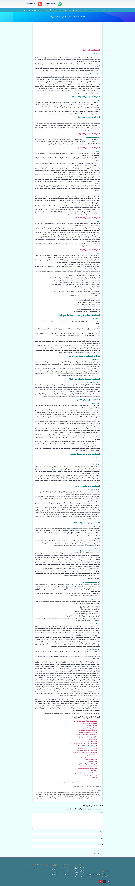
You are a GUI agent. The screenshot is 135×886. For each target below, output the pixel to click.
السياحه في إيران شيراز (89, 133)
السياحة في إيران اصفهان (87, 217)
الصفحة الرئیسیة (106, 10)
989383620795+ (50, 3)
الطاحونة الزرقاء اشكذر (91, 726)
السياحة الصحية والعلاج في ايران (90, 792)
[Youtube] (29, 10)
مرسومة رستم (93, 739)
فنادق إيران (68, 10)
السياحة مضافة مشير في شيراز (88, 766)
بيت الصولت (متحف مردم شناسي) (87, 768)
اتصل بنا (43, 10)
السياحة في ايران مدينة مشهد (73, 794)
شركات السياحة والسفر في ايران (48, 798)
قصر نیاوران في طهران (90, 759)
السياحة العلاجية (89, 10)
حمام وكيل (94, 771)
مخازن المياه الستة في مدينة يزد (88, 737)
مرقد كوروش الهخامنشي (90, 728)
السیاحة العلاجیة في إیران (45, 796)
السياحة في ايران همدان (59, 794)
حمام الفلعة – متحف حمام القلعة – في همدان (84, 773)
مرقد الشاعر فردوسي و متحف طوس (87, 730)
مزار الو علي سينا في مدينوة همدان (87, 732)
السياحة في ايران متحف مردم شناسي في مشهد (83, 744)
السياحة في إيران (90, 50)
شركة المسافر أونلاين (52, 10)
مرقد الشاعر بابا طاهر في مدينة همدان (86, 735)
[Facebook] (35, 10)
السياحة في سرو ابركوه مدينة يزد (87, 764)
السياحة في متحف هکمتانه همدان (87, 746)
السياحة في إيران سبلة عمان (48, 792)
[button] (25, 10)
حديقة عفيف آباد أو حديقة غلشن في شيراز (85, 721)
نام (101, 831)
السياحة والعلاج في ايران (84, 796)
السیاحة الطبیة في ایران (59, 796)
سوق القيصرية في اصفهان (89, 723)
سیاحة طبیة (68, 798)
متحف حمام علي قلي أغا (90, 775)
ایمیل (101, 838)
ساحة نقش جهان (92, 741)
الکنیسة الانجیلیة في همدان (89, 757)
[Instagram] (32, 10)
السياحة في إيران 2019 (76, 792)
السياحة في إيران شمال (88, 147)
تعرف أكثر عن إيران (78, 10)
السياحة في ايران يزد (90, 249)
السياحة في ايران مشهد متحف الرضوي (86, 750)
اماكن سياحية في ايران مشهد (82, 798)
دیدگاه (101, 812)
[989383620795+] (60, 4)
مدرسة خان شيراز (92, 755)
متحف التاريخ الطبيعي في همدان (87, 748)
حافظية (94, 777)
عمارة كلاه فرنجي (92, 762)
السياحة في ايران (86, 794)
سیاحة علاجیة (61, 798)
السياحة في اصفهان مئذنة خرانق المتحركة (85, 753)
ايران (91, 662)
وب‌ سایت (100, 844)
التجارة (62, 10)
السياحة (98, 10)
